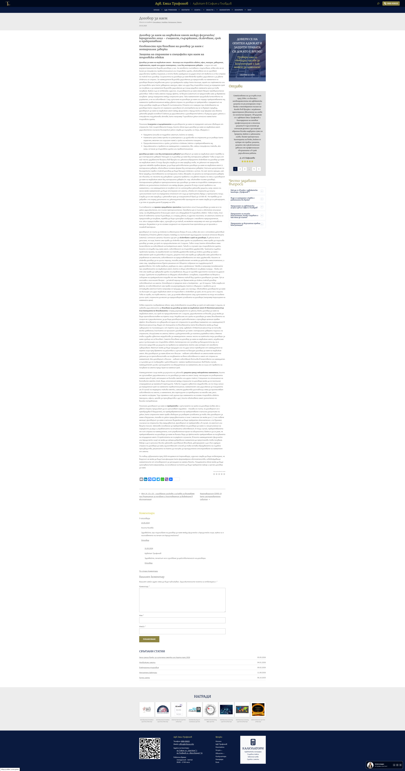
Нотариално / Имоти (175, 22)
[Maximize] (397, 765)
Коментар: (144, 586)
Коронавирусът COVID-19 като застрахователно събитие (211, 496)
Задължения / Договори (160, 22)
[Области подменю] (214, 9)
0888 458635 (392, 3)
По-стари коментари (148, 571)
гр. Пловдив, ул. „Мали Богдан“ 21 (189, 753)
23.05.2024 (145, 523)
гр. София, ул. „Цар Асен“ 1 (187, 750)
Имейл (142, 626)
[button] (247, 191)
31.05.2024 (149, 548)
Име (141, 615)
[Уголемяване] (149, 711)
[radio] (214, 474)
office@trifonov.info (186, 744)
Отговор (145, 540)
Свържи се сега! (247, 75)
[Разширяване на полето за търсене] (378, 3)
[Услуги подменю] (200, 9)
